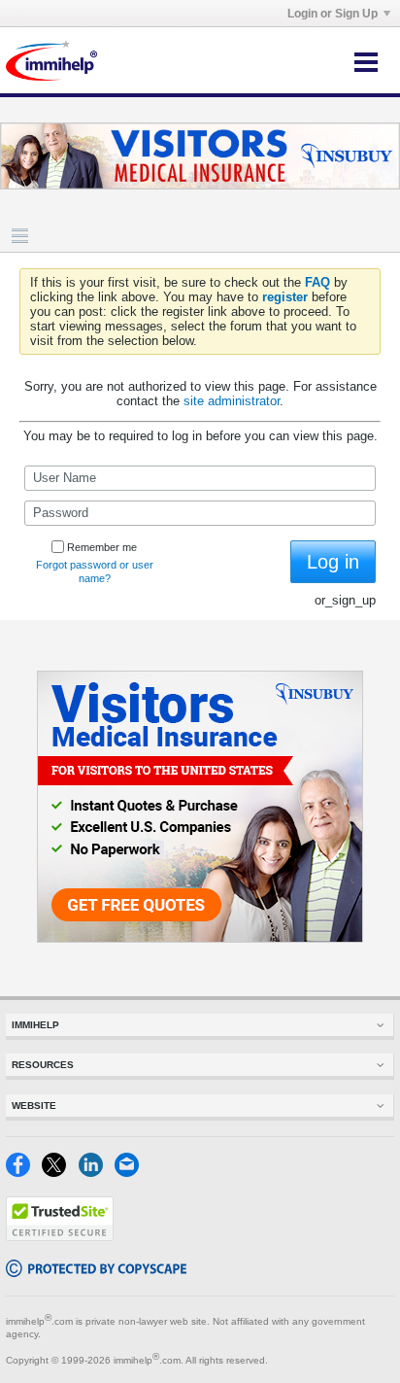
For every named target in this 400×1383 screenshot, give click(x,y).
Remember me (102, 547)
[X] (60, 1172)
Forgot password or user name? (94, 571)
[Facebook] (24, 1172)
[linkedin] (97, 1172)
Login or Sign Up (332, 13)
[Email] (131, 1172)
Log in (333, 561)
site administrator (231, 401)
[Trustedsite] (60, 1236)
